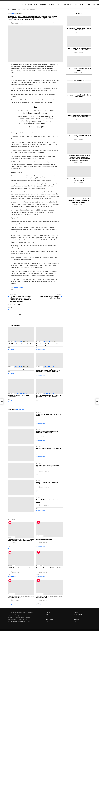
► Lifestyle (77, 617)
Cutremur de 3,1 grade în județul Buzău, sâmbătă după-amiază (48, 568)
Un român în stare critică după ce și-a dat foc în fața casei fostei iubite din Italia (21, 596)
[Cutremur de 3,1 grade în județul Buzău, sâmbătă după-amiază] (49, 558)
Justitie (59, 4)
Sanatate (36, 4)
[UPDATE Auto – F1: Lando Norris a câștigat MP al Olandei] (21, 334)
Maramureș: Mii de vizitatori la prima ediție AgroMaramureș (18, 396)
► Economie (77, 621)
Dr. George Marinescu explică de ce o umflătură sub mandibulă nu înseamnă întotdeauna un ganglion (21, 540)
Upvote (9, 309)
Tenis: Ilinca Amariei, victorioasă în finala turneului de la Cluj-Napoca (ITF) (49, 596)
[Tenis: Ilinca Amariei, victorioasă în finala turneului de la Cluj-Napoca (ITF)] (49, 587)
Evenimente (52, 4)
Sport (30, 4)
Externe (24, 4)
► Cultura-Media (78, 614)
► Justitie (76, 612)
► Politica (76, 619)
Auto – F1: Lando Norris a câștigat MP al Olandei (20, 369)
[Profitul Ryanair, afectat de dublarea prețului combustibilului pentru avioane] (49, 529)
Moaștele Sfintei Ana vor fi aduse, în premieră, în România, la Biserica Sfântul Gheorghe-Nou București (48, 397)
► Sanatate (49, 617)
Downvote (13, 309)
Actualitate (43, 4)
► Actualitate (49, 619)
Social (53, 393)
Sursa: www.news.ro (17, 287)
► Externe (48, 612)
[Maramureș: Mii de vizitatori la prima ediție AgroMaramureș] (21, 386)
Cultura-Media (67, 4)
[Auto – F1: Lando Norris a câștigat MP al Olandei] (21, 360)
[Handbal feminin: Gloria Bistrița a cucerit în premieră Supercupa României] (49, 334)
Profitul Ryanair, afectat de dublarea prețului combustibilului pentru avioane (47, 538)
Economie (88, 4)
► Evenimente (49, 621)
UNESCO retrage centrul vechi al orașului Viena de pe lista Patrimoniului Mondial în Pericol (20, 568)
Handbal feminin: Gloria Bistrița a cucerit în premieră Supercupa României (47, 344)
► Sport (48, 614)
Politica (82, 4)
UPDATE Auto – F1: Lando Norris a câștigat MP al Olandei (20, 344)
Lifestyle (75, 4)
